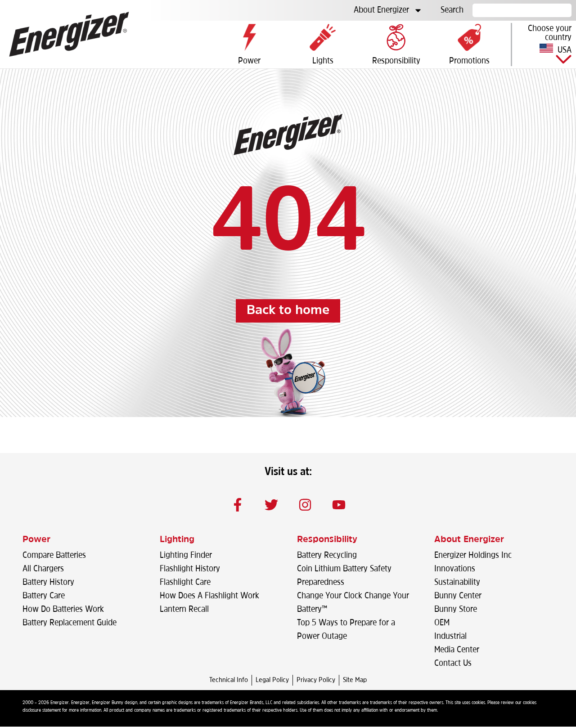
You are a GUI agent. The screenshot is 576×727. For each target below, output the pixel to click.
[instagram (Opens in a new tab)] (305, 504)
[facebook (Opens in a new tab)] (237, 504)
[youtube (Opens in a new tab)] (338, 504)
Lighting (177, 540)
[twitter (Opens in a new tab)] (271, 504)
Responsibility (327, 540)
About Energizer (381, 10)
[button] (544, 44)
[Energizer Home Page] (69, 34)
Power (36, 540)
